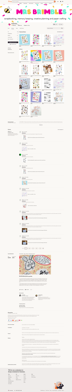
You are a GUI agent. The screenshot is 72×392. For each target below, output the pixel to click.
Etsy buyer (23, 188)
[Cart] (63, 1)
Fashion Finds (37, 3)
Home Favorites (31, 3)
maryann (23, 177)
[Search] (55, 1)
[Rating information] (11, 25)
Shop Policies (22, 28)
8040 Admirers (10, 49)
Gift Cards (50, 3)
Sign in (58, 1)
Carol (22, 154)
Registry (46, 3)
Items (8, 28)
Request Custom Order (13, 42)
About (17, 28)
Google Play (17, 386)
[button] (55, 24)
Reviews (12, 28)
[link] (23, 248)
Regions (63, 390)
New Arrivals (25, 3)
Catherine (23, 211)
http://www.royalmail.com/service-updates (27, 354)
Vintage (42, 3)
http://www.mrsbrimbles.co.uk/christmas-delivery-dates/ (48, 356)
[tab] (13, 32)
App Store (11, 386)
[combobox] (33, 1)
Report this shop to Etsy (11, 52)
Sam (22, 131)
